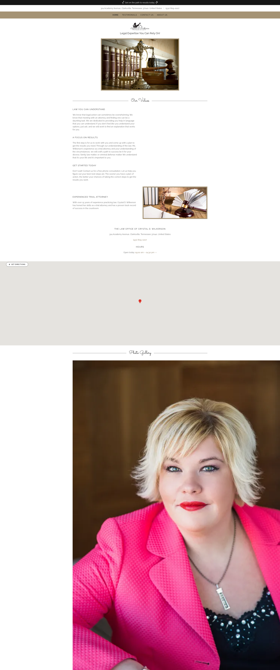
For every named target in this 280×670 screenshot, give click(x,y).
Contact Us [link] (146, 15)
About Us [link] (162, 15)
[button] (155, 252)
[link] (140, 26)
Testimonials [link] (129, 15)
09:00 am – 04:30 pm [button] (144, 252)
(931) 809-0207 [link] (172, 8)
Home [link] (116, 15)
